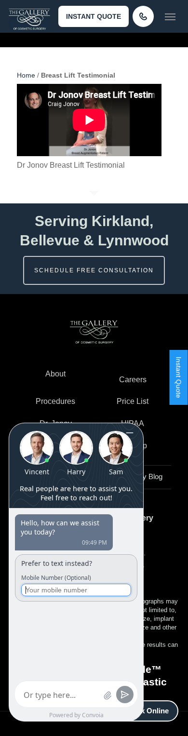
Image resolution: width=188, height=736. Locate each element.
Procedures (55, 401)
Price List (132, 401)
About (55, 374)
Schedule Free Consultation (94, 270)
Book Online (148, 711)
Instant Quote (93, 16)
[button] (170, 16)
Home (26, 75)
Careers (133, 379)
